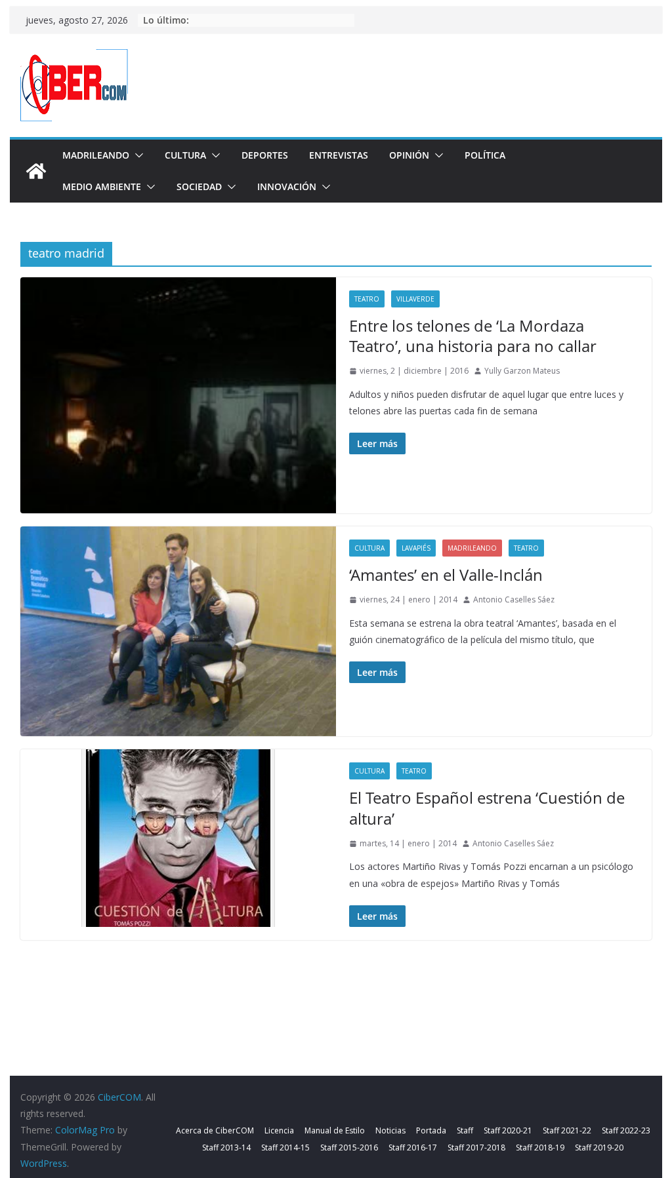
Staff (465, 1130)
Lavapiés (416, 548)
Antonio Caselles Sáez (514, 599)
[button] (136, 155)
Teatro (366, 299)
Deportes (265, 155)
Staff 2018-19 (540, 1147)
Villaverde (415, 299)
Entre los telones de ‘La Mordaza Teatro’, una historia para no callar (473, 336)
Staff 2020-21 (508, 1130)
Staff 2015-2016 (349, 1147)
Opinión (409, 155)
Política (485, 155)
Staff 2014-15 (285, 1147)
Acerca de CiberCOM (215, 1130)
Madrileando (95, 155)
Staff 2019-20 (599, 1147)
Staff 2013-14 (226, 1147)
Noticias (390, 1130)
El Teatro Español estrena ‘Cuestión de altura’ (487, 808)
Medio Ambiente (101, 186)
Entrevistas (338, 155)
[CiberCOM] (36, 171)
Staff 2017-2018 (476, 1147)
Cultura (185, 155)
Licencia (279, 1130)
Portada (431, 1130)
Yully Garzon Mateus (522, 370)
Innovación (286, 186)
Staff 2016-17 (412, 1147)
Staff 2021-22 (567, 1130)
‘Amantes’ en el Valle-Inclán (446, 574)
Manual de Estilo (334, 1130)
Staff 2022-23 (626, 1130)
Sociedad (199, 186)
